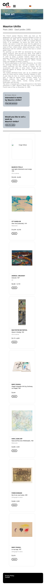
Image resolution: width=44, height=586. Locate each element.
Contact (7, 577)
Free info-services (11, 103)
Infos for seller (10, 125)
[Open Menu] (14, 6)
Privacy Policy (9, 575)
